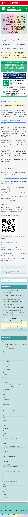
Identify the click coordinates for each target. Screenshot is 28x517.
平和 (2, 415)
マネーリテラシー (5, 369)
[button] (25, 281)
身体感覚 (3, 486)
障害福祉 (3, 492)
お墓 (2, 351)
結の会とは (7, 506)
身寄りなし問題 (5, 489)
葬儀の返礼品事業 (5, 464)
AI (2, 342)
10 (6, 325)
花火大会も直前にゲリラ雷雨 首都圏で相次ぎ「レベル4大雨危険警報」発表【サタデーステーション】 (14, 296)
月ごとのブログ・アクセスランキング (10, 438)
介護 (2, 372)
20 (17, 326)
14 (21, 325)
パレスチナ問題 (5, 364)
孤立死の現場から (5, 399)
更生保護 (3, 433)
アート (3, 356)
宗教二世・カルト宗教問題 (7, 410)
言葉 (2, 476)
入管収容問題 (4, 382)
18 (10, 326)
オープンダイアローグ (6, 359)
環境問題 (3, 443)
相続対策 (3, 448)
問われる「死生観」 (6, 397)
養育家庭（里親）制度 (6, 497)
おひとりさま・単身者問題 (7, 349)
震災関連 (3, 494)
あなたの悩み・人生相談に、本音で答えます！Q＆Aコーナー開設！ (13, 345)
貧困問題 (3, 484)
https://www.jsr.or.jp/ (9, 183)
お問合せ (14, 508)
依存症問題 (4, 374)
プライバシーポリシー (20, 506)
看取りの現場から (5, 451)
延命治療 (3, 420)
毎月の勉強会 (4, 441)
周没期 (3, 394)
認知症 (3, 479)
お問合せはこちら (14, 8)
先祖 (2, 380)
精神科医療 (4, 459)
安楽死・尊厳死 (5, 405)
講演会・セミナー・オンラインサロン (10, 481)
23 (2, 328)
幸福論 (3, 417)
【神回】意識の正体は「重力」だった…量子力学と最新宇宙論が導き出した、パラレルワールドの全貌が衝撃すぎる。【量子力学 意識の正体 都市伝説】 (14, 306)
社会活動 (3, 454)
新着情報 (3, 425)
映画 (2, 430)
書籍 (2, 436)
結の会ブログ (4, 461)
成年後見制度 (4, 423)
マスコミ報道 (4, 367)
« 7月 (2, 333)
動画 (2, 392)
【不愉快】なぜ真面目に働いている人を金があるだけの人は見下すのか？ (14, 291)
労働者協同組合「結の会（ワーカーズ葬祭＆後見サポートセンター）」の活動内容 (13, 386)
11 (10, 325)
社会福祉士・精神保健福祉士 (8, 456)
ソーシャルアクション (6, 361)
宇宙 (2, 402)
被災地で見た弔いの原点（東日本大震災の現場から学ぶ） (14, 473)
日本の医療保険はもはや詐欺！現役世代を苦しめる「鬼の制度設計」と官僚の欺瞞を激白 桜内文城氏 (13, 300)
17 (6, 326)
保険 (2, 377)
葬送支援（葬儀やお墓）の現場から (9, 466)
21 (21, 326)
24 (6, 328)
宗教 (2, 407)
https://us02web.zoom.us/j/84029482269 (16, 178)
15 (25, 325)
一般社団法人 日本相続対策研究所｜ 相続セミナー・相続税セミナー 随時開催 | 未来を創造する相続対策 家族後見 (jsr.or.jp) (14, 122)
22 (25, 326)
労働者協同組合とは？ (6, 389)
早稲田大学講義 (5, 428)
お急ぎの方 (14, 3)
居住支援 (3, 412)
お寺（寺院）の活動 (6, 354)
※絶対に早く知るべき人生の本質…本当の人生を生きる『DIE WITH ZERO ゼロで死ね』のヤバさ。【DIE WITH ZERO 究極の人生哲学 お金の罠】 (13, 312)
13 (17, 325)
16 (2, 326)
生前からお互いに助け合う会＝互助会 (10, 446)
